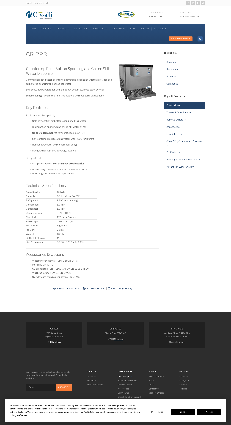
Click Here (118, 339)
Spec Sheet (59, 288)
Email (151, 385)
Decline (183, 412)
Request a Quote (156, 393)
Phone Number (156, 13)
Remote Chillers (175, 119)
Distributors (81, 29)
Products (61, 29)
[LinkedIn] (198, 3)
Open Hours (185, 13)
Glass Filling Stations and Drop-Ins (184, 141)
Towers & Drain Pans (177, 112)
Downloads (99, 29)
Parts (151, 380)
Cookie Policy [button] (89, 412)
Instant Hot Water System (180, 166)
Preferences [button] (22, 415)
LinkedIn (183, 385)
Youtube (183, 389)
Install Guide (73, 288)
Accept (209, 412)
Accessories (173, 127)
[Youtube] (203, 3)
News (132, 29)
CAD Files (95, 288)
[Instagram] (193, 3)
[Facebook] (188, 3)
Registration (118, 29)
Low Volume (173, 134)
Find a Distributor (157, 376)
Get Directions (54, 342)
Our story (91, 380)
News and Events (95, 385)
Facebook (183, 376)
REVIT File (121, 288)
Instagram (184, 380)
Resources (172, 69)
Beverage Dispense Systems (182, 159)
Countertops (173, 105)
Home (33, 29)
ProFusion (172, 152)
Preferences (157, 412)
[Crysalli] (39, 15)
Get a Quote (160, 29)
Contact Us (172, 83)
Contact (144, 29)
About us (46, 29)
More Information (181, 39)
